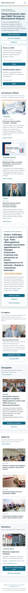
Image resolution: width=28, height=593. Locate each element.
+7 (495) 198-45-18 (13, 561)
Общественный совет (8, 2)
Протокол (14, 426)
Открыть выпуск (7, 137)
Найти (14, 64)
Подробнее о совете (14, 355)
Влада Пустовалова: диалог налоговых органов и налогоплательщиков (12, 204)
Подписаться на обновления (10, 585)
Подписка (14, 42)
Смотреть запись (14, 295)
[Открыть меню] (25, 3)
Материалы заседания (14, 423)
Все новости (6, 444)
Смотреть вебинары (14, 38)
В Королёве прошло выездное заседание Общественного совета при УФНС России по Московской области (14, 400)
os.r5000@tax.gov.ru (11, 563)
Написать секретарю (14, 573)
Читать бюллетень (14, 34)
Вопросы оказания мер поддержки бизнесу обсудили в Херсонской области (14, 467)
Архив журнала (7, 221)
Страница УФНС (14, 358)
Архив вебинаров (14, 303)
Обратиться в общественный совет (14, 568)
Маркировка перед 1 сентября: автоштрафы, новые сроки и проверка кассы (12, 163)
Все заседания (6, 374)
